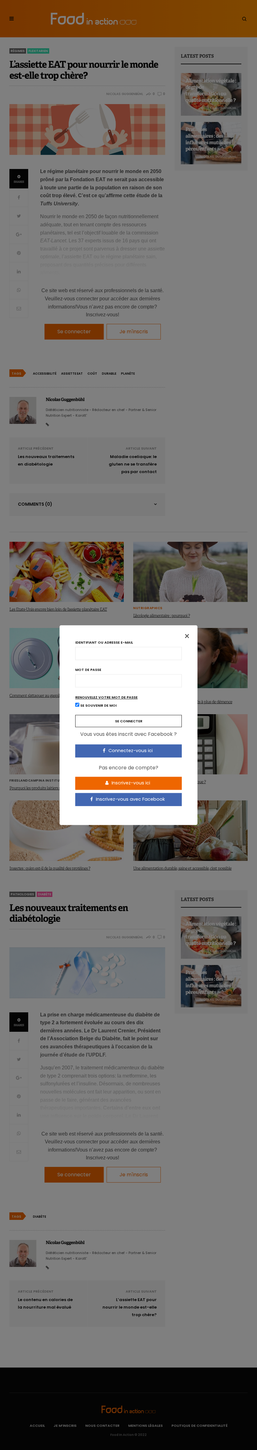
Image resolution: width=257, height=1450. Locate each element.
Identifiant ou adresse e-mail (104, 642)
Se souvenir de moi (98, 705)
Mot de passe (88, 670)
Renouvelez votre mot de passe (106, 697)
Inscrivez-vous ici (130, 783)
